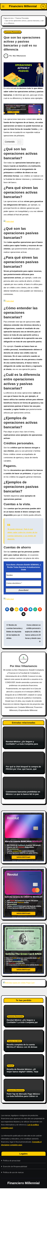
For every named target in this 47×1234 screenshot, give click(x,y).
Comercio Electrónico (16, 1090)
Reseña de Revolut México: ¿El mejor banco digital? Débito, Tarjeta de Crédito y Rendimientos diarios (23, 1071)
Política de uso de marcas (13, 1172)
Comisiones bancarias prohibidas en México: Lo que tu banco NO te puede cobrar (23, 794)
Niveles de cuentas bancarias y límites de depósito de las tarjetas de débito (14, 631)
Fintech (10, 1066)
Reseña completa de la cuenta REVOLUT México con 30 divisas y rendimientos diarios (23, 1047)
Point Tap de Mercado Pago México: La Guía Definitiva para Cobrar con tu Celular (23, 1096)
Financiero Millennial (23, 6)
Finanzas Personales (12, 32)
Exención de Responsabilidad (15, 1166)
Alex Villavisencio (19, 56)
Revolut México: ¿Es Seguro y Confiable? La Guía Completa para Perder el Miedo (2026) (22, 743)
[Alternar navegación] (3, 6)
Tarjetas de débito (14, 1041)
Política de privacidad (11, 1160)
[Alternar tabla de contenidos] (18, 142)
